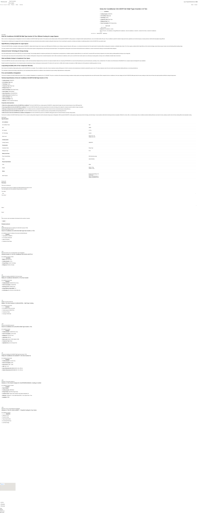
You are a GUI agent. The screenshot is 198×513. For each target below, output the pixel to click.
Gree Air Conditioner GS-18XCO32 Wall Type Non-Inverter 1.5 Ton (18, 230)
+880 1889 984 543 (3, 441)
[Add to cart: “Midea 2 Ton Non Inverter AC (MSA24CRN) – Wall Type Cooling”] (3, 319)
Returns (1, 463)
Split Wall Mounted (23, 233)
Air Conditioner (4, 233)
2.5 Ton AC (104, 30)
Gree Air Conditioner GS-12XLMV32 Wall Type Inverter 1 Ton (17, 326)
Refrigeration (2, 474)
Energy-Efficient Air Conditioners (119, 30)
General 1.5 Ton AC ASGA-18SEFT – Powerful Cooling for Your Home (19, 410)
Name (3, 207)
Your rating (4, 191)
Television (1, 470)
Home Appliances (3, 479)
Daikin (1, 453)
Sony (1, 446)
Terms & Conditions (3, 467)
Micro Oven (2, 477)
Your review (4, 195)
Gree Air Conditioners (130, 30)
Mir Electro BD (8, 501)
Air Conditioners (110, 30)
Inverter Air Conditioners (151, 30)
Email (3, 212)
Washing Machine (3, 476)
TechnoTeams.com (32, 501)
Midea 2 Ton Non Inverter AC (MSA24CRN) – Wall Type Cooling (17, 303)
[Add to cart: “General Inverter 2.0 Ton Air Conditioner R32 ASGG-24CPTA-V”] (3, 270)
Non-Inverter (17, 233)
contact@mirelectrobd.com (5, 439)
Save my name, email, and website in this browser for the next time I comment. (16, 218)
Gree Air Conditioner (11, 233)
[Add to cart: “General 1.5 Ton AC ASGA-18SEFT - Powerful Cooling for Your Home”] (3, 428)
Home (1, 458)
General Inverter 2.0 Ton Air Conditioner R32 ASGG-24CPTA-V (17, 254)
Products (1, 460)
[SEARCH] (180, 2)
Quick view (3, 249)
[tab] (93, 33)
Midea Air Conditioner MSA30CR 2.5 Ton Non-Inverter (15, 277)
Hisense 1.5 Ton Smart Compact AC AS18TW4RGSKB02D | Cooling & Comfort (21, 383)
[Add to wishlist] (3, 244)
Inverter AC (136, 30)
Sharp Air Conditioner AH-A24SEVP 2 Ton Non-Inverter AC (16, 355)
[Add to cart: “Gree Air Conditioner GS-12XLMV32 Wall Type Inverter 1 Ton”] (3, 348)
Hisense (8, 385)
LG (0, 449)
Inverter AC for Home (143, 30)
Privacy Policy (2, 465)
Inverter (12, 256)
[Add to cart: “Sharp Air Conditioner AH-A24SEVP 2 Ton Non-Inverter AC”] (3, 375)
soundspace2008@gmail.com (5, 496)
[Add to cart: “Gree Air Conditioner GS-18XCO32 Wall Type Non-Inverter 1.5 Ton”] (3, 247)
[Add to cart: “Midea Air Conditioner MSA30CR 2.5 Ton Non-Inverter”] (3, 296)
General (8, 256)
